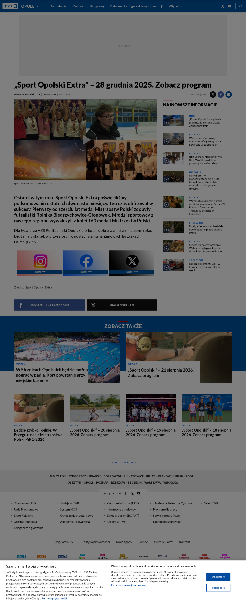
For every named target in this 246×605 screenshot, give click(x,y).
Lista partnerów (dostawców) (128, 585)
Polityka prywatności (54, 598)
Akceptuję (218, 576)
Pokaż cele (218, 587)
